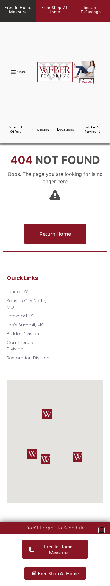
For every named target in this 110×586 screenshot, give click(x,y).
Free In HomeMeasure (18, 10)
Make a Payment (92, 129)
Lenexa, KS (17, 292)
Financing (41, 129)
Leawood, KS (20, 316)
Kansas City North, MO (26, 304)
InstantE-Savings (91, 10)
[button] (32, 454)
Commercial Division (20, 345)
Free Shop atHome (54, 10)
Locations (65, 129)
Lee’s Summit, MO (26, 325)
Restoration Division (28, 358)
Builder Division (23, 334)
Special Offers (15, 129)
